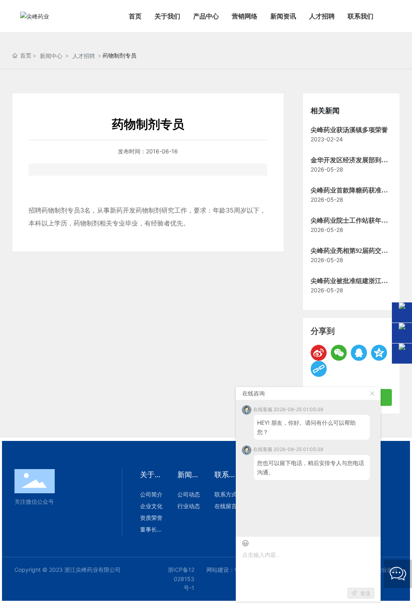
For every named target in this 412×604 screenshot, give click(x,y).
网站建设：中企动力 (231, 569)
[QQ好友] (359, 353)
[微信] (339, 353)
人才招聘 (83, 55)
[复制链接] (319, 369)
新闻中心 (51, 55)
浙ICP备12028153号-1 (181, 578)
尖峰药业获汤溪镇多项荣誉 (349, 129)
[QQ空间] (379, 353)
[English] (396, 16)
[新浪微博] (319, 353)
